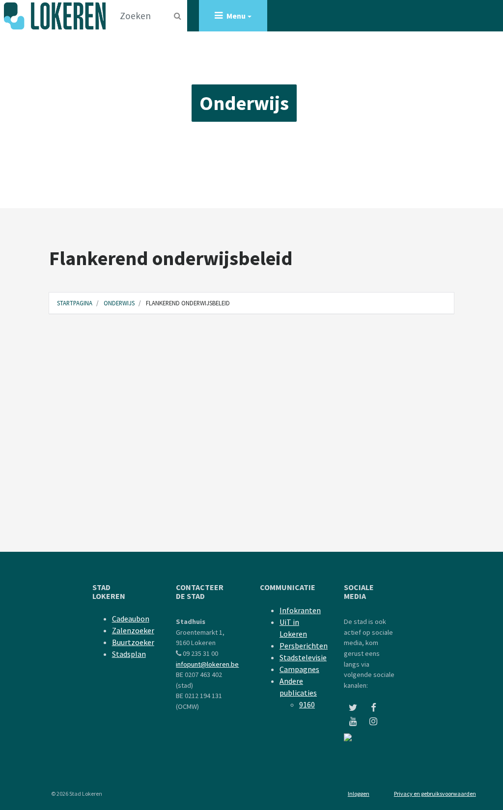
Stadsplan (129, 654)
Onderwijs (244, 103)
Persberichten (303, 645)
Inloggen (358, 793)
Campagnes (299, 669)
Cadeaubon (130, 618)
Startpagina (74, 303)
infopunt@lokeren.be (207, 664)
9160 (307, 704)
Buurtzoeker (133, 642)
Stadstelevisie (303, 657)
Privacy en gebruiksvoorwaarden (435, 793)
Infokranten (300, 610)
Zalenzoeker (133, 630)
